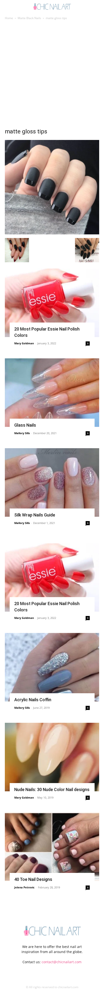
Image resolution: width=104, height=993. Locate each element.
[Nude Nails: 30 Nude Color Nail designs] (52, 757)
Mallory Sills (22, 433)
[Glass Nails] (52, 392)
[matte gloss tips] (52, 233)
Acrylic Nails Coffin (32, 699)
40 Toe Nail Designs (33, 879)
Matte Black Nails (29, 18)
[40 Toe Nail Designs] (52, 847)
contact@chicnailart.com (62, 962)
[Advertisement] (52, 75)
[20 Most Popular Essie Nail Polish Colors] (52, 303)
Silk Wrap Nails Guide (34, 514)
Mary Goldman (24, 343)
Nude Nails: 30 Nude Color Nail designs (51, 789)
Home (9, 18)
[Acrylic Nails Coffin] (52, 667)
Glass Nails (25, 425)
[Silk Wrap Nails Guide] (52, 482)
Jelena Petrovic (24, 887)
